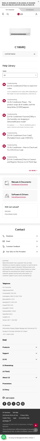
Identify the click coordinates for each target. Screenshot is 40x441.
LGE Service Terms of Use (10, 415)
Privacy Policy (24, 415)
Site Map (15, 412)
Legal (14, 418)
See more (32, 170)
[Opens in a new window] (4, 404)
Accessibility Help (24, 418)
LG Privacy (6, 421)
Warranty (8, 211)
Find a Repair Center (11, 214)
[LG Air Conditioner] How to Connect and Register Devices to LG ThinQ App (22, 160)
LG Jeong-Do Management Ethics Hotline (21, 438)
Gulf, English (10, 398)
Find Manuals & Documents (20, 184)
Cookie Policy (6, 418)
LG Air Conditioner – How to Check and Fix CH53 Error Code (22, 148)
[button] (20, 353)
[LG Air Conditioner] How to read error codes (22, 86)
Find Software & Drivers (19, 197)
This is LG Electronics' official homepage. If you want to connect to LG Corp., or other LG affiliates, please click (19, 430)
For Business (6, 412)
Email (5, 340)
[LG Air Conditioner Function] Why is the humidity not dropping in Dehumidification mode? (21, 119)
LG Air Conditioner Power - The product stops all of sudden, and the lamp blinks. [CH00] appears (21, 104)
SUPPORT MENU (10, 54)
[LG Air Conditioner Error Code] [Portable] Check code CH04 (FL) (20, 136)
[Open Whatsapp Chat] (3, 437)
